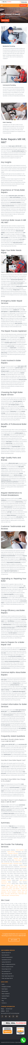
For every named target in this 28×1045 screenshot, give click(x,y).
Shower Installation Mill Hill (7, 966)
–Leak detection (15, 888)
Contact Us (4, 1003)
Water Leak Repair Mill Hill (7, 978)
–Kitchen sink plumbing (6, 888)
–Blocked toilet (9, 885)
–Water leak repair (5, 895)
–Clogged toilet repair (13, 887)
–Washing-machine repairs (7, 863)
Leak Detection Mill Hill (6, 959)
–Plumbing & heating (16, 890)
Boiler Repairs (5, 989)
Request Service (5, 20)
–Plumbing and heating (14, 895)
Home (3, 984)
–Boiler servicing (10, 851)
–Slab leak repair (13, 893)
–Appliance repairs (17, 858)
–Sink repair (7, 893)
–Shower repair (20, 892)
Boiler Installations (6, 993)
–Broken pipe (17, 885)
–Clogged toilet (4, 887)
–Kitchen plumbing (23, 887)
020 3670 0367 (24, 2)
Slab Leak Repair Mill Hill (7, 973)
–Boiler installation (20, 850)
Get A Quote (14, 939)
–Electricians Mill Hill (5, 883)
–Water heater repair (22, 893)
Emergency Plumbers (6, 986)
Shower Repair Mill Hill (6, 969)
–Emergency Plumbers (6, 880)
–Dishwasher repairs (17, 863)
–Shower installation (11, 892)
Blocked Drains (5, 991)
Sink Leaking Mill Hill (6, 971)
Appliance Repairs (5, 996)
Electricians (4, 998)
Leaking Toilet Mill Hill (6, 962)
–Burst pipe (24, 885)
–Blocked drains (23, 866)
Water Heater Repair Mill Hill (8, 976)
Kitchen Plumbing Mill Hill (7, 957)
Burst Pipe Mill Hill (5, 955)
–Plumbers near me (5, 890)
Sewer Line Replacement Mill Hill (8, 964)
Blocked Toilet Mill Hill (6, 952)
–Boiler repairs (18, 860)
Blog (3, 1000)
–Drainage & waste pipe (12, 853)
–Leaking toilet (23, 888)
